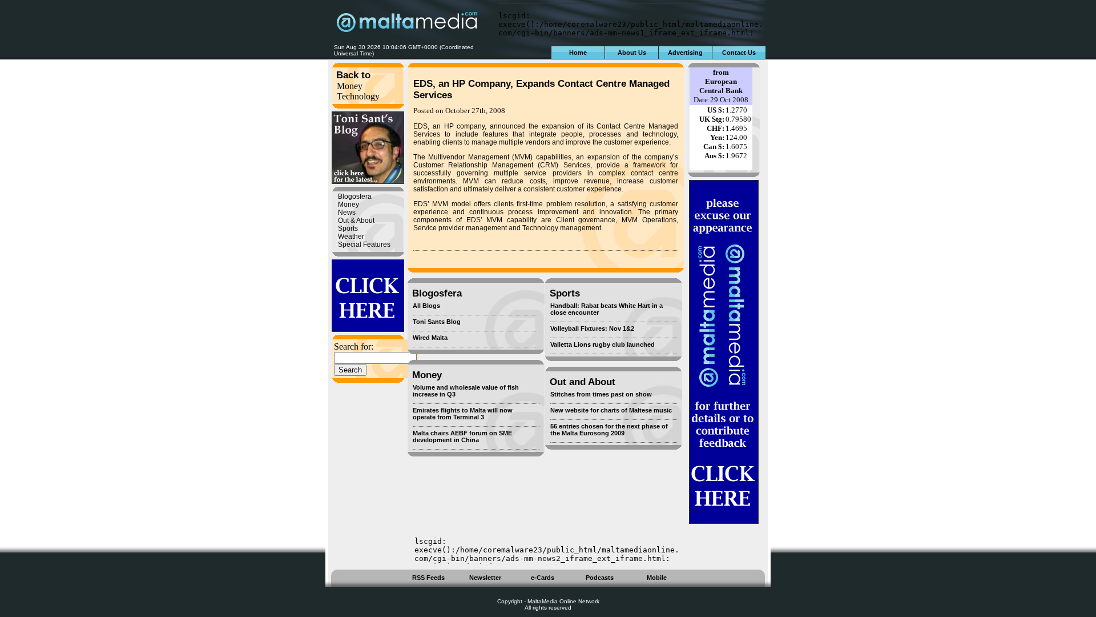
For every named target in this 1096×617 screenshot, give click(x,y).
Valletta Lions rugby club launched (602, 344)
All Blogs (426, 305)
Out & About (356, 221)
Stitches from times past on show (601, 394)
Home (578, 52)
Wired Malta (430, 337)
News (347, 213)
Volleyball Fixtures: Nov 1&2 (592, 328)
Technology (358, 96)
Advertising (685, 52)
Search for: (353, 346)
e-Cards (542, 577)
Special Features (364, 245)
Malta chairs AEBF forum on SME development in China (462, 436)
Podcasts (600, 577)
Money (349, 86)
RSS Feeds (428, 577)
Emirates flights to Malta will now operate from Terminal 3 (463, 413)
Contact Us (739, 52)
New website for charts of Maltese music (611, 410)
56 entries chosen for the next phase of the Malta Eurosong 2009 (609, 429)
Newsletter (485, 577)
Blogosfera (355, 197)
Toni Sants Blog (437, 321)
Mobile (657, 577)
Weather (351, 237)
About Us (632, 52)
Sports (348, 229)
